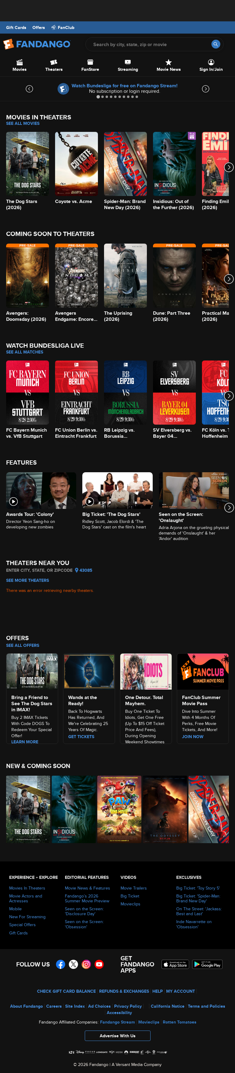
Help (157, 991)
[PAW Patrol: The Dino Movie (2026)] (116, 809)
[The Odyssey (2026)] (162, 809)
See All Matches (24, 352)
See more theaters (27, 580)
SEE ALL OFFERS (22, 645)
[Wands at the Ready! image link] (89, 671)
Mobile (15, 909)
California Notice (168, 1006)
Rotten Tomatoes (179, 1022)
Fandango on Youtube (99, 964)
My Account (180, 991)
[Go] (215, 44)
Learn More (24, 742)
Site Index (75, 1006)
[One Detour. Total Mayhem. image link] (146, 671)
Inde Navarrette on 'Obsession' (194, 924)
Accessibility (119, 1013)
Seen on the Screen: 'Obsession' (84, 924)
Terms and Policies (206, 1006)
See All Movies (22, 123)
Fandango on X (73, 964)
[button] (117, 1037)
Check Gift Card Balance (66, 991)
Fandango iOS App (175, 964)
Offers (38, 27)
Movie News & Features (87, 888)
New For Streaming (27, 917)
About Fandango (26, 1006)
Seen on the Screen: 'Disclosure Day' (84, 911)
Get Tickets (81, 737)
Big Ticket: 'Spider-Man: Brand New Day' (198, 898)
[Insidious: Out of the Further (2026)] (71, 809)
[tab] (98, 96)
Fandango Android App (207, 964)
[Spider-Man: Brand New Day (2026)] (207, 809)
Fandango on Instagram (86, 964)
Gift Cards (16, 27)
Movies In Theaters (27, 888)
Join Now (192, 737)
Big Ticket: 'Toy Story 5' (198, 888)
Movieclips (130, 904)
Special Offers (22, 925)
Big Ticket (130, 896)
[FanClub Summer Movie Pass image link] (203, 671)
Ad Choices (99, 1006)
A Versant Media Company (137, 1064)
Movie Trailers (134, 888)
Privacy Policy (128, 1006)
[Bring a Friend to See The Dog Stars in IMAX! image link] (32, 671)
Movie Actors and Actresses (25, 898)
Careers (54, 1006)
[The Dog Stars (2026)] (25, 809)
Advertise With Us (118, 1036)
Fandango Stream (117, 1022)
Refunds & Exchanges (124, 991)
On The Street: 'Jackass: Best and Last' (199, 911)
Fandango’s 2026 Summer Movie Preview (87, 898)
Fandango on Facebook (60, 964)
